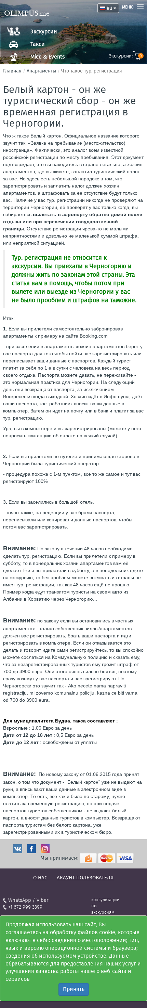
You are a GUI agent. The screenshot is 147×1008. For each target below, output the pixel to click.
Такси (37, 44)
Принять (73, 989)
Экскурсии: (125, 56)
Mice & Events (47, 56)
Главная (12, 71)
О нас (40, 878)
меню (128, 7)
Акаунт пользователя (85, 878)
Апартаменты (41, 71)
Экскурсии (43, 31)
